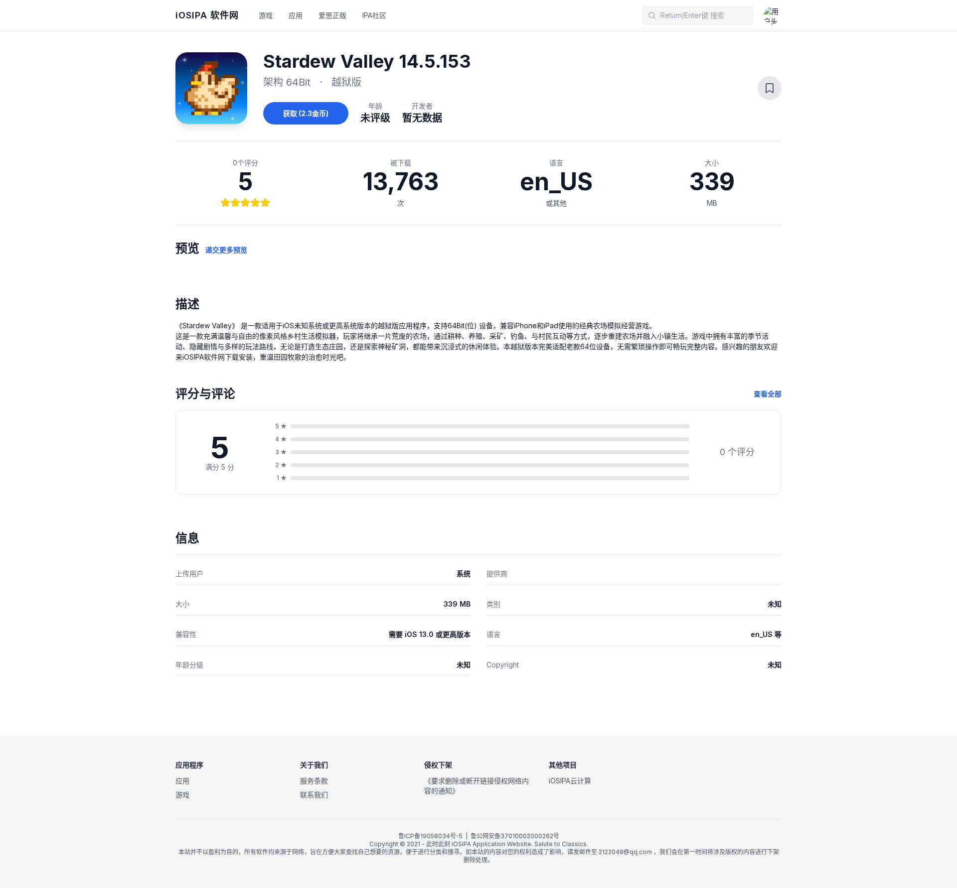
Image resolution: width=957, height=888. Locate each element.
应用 (296, 15)
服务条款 (314, 780)
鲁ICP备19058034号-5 (430, 836)
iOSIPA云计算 (570, 780)
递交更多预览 (226, 250)
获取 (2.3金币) (305, 113)
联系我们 (314, 794)
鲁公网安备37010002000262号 (515, 836)
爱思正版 (332, 15)
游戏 (266, 15)
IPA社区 (374, 15)
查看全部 (768, 393)
